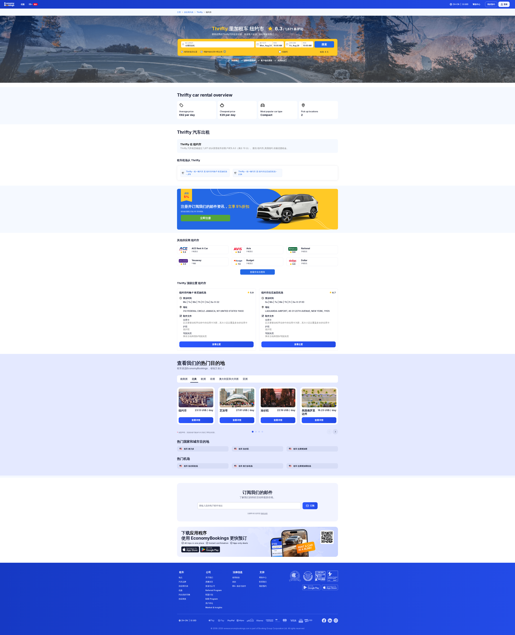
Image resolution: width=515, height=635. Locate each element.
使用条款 (236, 577)
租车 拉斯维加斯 (300, 449)
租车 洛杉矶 (244, 449)
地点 (180, 577)
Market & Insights (213, 607)
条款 (234, 582)
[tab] (184, 379)
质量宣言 (209, 582)
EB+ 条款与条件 (239, 586)
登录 (505, 4)
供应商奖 (182, 599)
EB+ (33, 4)
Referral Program (213, 590)
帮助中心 (263, 577)
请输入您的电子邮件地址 (211, 505)
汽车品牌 (182, 582)
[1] (253, 432)
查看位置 (216, 344)
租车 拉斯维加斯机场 (302, 466)
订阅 (312, 505)
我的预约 (491, 4)
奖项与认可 (210, 586)
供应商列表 (183, 586)
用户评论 (209, 603)
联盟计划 (209, 594)
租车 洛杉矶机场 (191, 466)
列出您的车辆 (184, 594)
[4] (262, 432)
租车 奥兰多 (189, 449)
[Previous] (329, 431)
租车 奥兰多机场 (246, 466)
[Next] (335, 431)
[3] (259, 432)
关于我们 (209, 577)
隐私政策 (264, 513)
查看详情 (196, 420)
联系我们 (263, 582)
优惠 (23, 4)
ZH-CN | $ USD (460, 4)
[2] (256, 432)
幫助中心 (476, 4)
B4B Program (211, 599)
